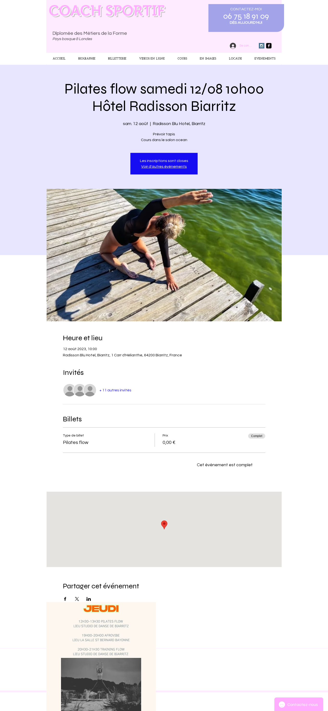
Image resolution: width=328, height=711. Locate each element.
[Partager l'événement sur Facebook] (65, 599)
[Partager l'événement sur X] (77, 599)
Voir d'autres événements (164, 166)
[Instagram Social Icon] (261, 45)
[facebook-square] (269, 45)
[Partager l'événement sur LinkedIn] (88, 599)
